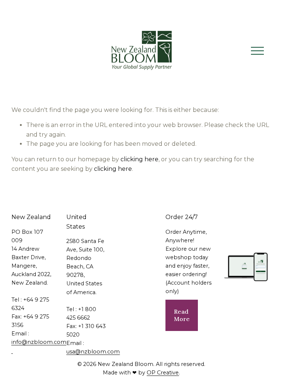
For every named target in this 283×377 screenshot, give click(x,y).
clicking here (139, 159)
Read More (182, 315)
